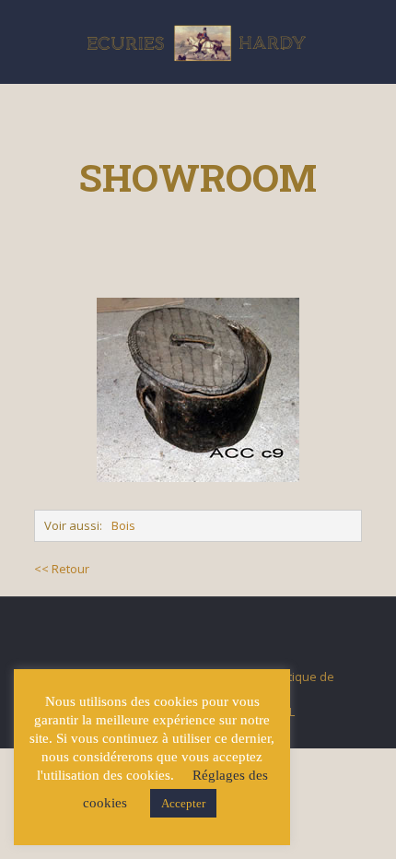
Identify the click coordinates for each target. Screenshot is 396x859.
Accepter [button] (183, 803)
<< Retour (61, 568)
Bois (123, 525)
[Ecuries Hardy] (198, 41)
